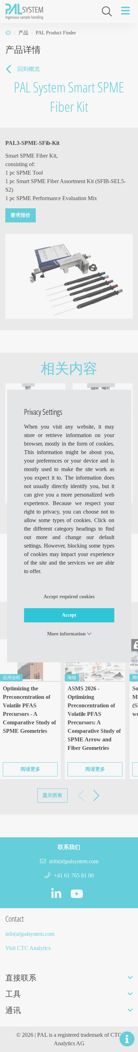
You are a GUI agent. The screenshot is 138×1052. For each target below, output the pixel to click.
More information (67, 634)
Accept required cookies (69, 596)
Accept (69, 615)
